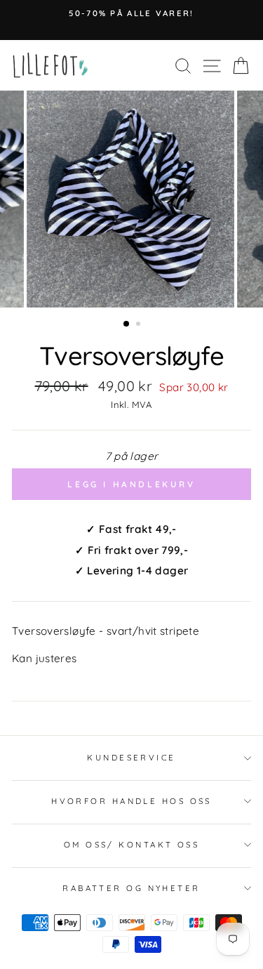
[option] (131, 13)
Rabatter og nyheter (131, 888)
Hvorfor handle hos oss (131, 801)
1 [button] (126, 324)
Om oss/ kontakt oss (131, 845)
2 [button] (139, 325)
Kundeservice (131, 758)
